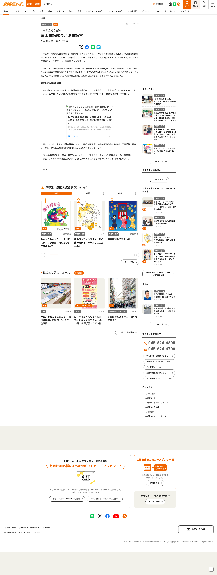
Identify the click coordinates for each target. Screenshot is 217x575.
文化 (33, 11)
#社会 (44, 169)
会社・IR (195, 6)
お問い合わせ (198, 529)
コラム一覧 (158, 324)
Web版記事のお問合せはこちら (159, 378)
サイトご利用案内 (24, 532)
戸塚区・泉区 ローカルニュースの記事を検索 (159, 273)
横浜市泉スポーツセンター (157, 416)
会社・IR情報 (10, 528)
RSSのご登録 (154, 502)
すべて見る (158, 161)
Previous (43, 255)
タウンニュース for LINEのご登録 (66, 499)
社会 (41, 11)
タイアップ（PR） (115, 11)
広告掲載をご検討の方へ (29, 528)
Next (136, 255)
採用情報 (46, 528)
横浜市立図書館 (152, 407)
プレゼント (185, 11)
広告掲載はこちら (153, 367)
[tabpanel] (56, 224)
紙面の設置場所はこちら (156, 373)
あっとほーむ (170, 11)
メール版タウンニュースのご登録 (104, 499)
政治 (71, 11)
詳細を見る (154, 483)
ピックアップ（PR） (94, 11)
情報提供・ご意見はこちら (157, 356)
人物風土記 (132, 11)
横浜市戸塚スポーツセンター (158, 403)
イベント (145, 11)
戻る (44, 18)
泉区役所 (150, 412)
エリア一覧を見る (126, 332)
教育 (50, 11)
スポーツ (60, 11)
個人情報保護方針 (9, 532)
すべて (6, 11)
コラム (157, 11)
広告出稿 (159, 4)
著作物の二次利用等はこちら (158, 362)
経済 (79, 11)
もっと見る (129, 262)
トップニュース (20, 11)
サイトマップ (36, 532)
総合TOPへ (48, 4)
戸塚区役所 (150, 394)
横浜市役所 (150, 398)
